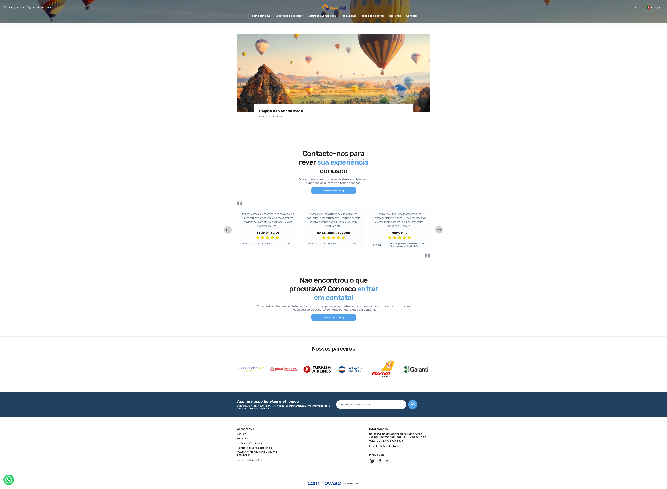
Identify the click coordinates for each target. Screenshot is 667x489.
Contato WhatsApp (333, 190)
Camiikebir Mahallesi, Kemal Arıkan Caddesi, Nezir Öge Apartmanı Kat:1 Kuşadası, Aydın (397, 435)
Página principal (260, 15)
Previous (228, 230)
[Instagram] (372, 461)
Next (439, 230)
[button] (348, 15)
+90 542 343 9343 (41, 7)
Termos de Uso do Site (249, 460)
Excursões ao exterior (289, 15)
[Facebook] (380, 461)
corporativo (245, 429)
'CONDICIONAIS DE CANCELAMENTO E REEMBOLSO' (257, 454)
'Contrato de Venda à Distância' (254, 447)
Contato (411, 15)
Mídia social (377, 454)
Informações (378, 429)
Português (656, 7)
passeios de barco (372, 15)
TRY (637, 7)
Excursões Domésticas (322, 15)
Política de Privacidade (250, 443)
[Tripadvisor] (388, 461)
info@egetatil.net (15, 7)
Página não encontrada (281, 111)
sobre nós (395, 15)
